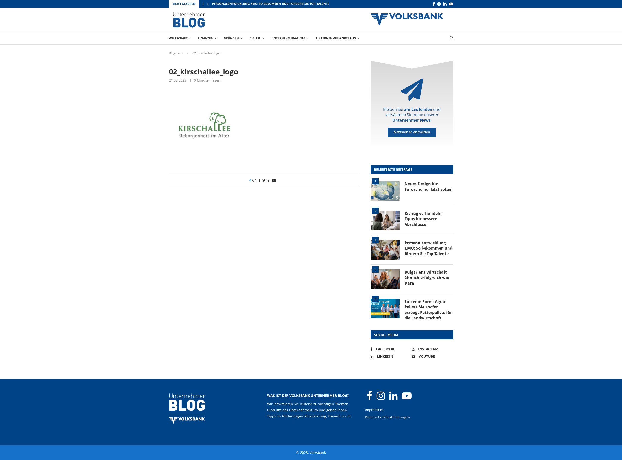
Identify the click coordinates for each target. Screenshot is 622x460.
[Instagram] (439, 4)
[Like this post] (254, 180)
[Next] (208, 4)
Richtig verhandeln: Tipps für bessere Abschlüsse (424, 219)
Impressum (374, 410)
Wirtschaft (178, 38)
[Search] (451, 38)
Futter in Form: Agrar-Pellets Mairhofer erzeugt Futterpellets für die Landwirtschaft (428, 310)
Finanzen (205, 38)
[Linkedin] (445, 4)
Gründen (231, 38)
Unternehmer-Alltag (288, 38)
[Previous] (203, 4)
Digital (255, 38)
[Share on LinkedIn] (269, 180)
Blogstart (175, 53)
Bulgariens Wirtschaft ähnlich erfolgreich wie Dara (427, 277)
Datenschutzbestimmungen (387, 417)
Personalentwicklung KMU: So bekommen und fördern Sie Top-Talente (270, 4)
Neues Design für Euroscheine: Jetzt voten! (429, 186)
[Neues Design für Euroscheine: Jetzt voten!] (385, 191)
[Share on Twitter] (264, 180)
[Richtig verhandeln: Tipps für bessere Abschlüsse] (385, 220)
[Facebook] (433, 4)
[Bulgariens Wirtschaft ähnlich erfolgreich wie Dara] (385, 279)
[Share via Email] (274, 180)
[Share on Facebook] (259, 180)
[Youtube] (451, 4)
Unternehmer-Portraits (336, 38)
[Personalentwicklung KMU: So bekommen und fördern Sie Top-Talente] (385, 250)
